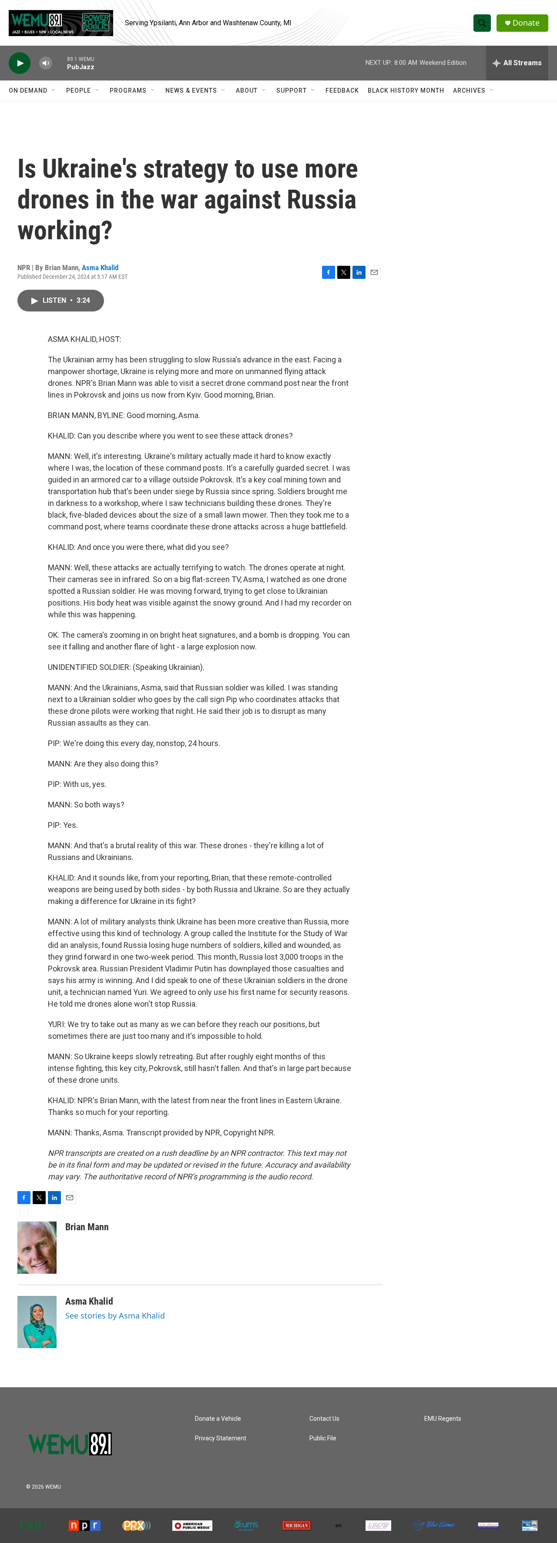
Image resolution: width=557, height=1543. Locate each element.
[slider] (59, 62)
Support (291, 90)
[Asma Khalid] (37, 1322)
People (78, 90)
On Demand (28, 90)
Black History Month (406, 90)
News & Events (191, 90)
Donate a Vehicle (218, 1419)
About (247, 90)
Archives (469, 90)
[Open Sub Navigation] (53, 90)
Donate (526, 22)
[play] (20, 63)
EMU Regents (442, 1419)
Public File (322, 1438)
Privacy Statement (220, 1438)
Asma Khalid (100, 267)
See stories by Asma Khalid (115, 1315)
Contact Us (324, 1419)
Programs (128, 90)
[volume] (45, 63)
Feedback (342, 90)
